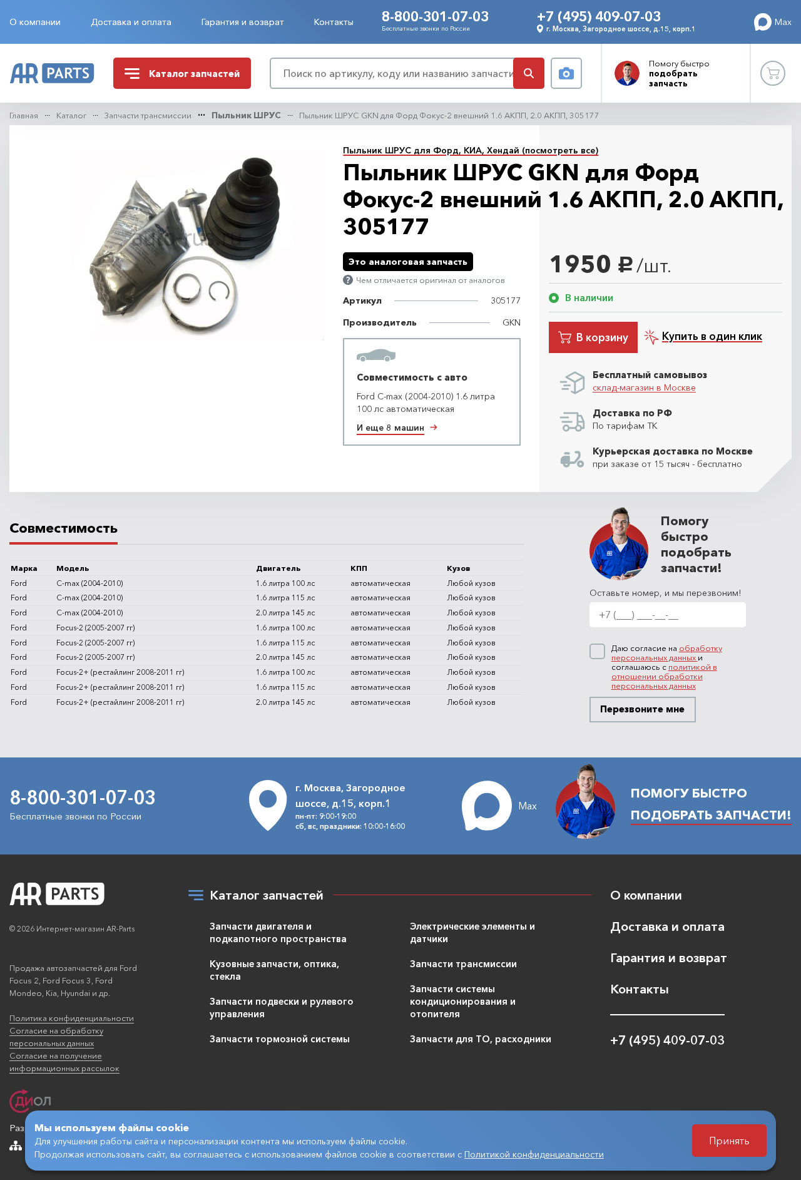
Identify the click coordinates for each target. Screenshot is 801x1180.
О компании (35, 22)
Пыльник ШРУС (246, 115)
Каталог (71, 115)
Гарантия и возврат (243, 22)
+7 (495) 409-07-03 (599, 17)
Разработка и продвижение (69, 1128)
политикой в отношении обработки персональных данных (664, 676)
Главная (23, 115)
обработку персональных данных (666, 652)
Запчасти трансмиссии (148, 115)
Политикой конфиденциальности (534, 1154)
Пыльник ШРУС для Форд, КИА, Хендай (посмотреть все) (470, 150)
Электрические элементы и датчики (472, 932)
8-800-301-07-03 (435, 17)
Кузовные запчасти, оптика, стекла (274, 970)
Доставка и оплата (131, 22)
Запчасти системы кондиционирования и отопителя (463, 1001)
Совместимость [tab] (63, 528)
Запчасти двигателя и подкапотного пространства (278, 932)
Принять (729, 1140)
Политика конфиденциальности (71, 1018)
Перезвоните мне (642, 709)
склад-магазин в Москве (644, 387)
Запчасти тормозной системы (280, 1039)
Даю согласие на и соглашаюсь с (666, 667)
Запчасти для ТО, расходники (480, 1039)
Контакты (334, 22)
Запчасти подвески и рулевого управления (282, 1007)
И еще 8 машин (390, 427)
